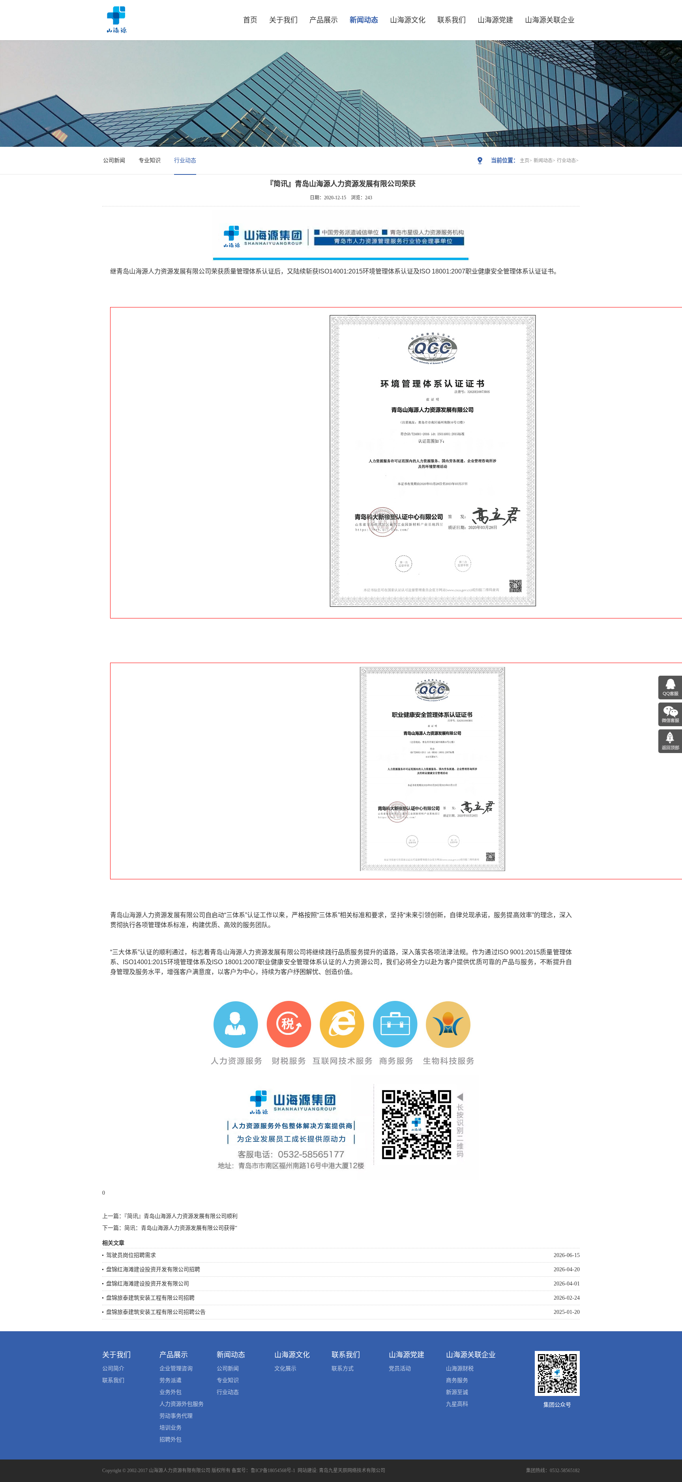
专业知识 (150, 160)
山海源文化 (407, 20)
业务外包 (170, 1392)
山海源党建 (495, 20)
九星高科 (457, 1404)
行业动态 (185, 160)
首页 (250, 20)
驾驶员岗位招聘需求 (131, 1255)
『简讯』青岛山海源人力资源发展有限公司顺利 (181, 1216)
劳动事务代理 (176, 1416)
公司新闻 (114, 160)
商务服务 (457, 1380)
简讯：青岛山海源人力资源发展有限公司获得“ (180, 1228)
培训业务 (170, 1428)
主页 (524, 160)
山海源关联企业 (550, 20)
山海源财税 (460, 1368)
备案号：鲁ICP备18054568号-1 (263, 1470)
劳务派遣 (170, 1380)
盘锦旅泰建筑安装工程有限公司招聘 (150, 1298)
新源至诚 (457, 1392)
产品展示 (323, 20)
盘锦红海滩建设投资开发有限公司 (147, 1284)
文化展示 (285, 1368)
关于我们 (283, 20)
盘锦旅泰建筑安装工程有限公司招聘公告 (156, 1312)
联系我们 (451, 20)
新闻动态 (364, 20)
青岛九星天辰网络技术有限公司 (352, 1470)
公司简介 (113, 1368)
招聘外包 (170, 1440)
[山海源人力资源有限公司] (116, 30)
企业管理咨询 (176, 1368)
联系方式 (343, 1368)
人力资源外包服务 (181, 1404)
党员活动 (400, 1368)
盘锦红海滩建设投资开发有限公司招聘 (153, 1269)
